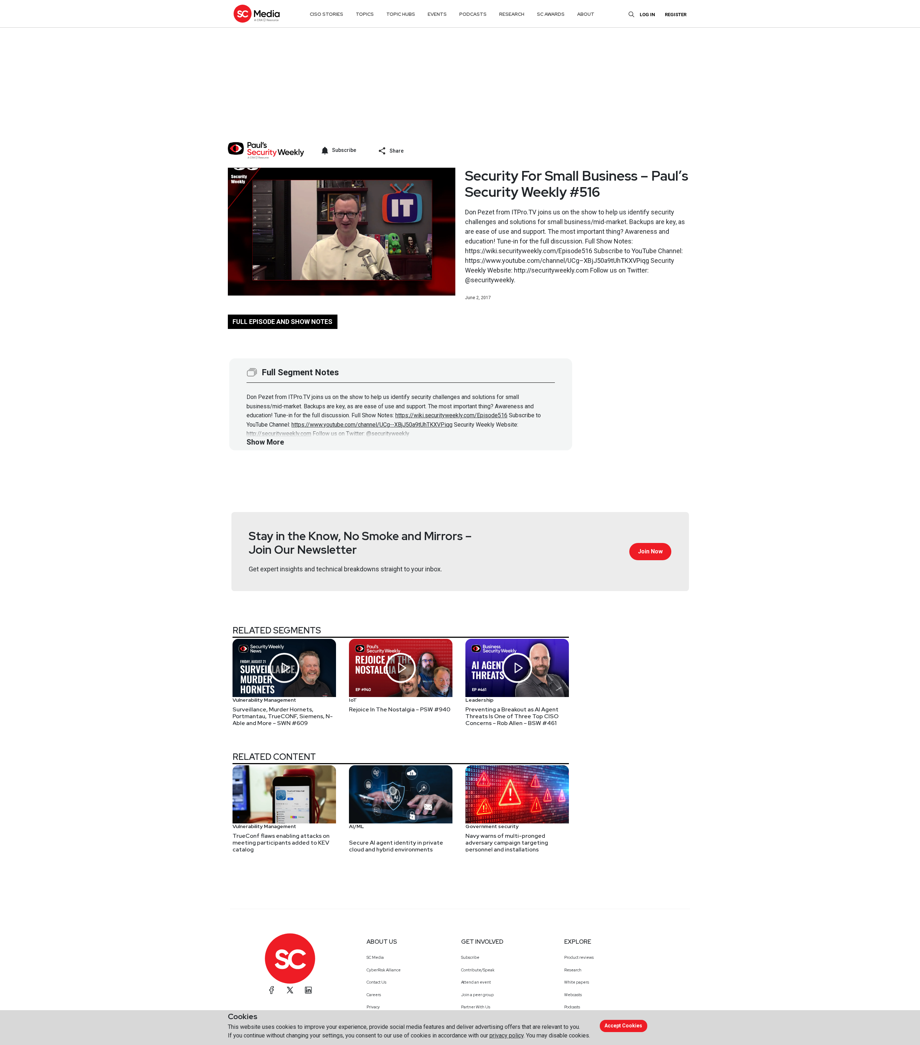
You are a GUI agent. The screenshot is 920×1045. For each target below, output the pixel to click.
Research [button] (511, 14)
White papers (576, 982)
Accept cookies (623, 1025)
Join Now (650, 551)
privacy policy (506, 1035)
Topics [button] (365, 14)
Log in (647, 14)
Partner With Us (475, 1006)
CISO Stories (326, 14)
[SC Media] (257, 13)
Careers (374, 994)
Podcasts (572, 1006)
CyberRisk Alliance (384, 969)
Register (675, 14)
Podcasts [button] (473, 14)
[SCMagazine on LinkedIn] (308, 990)
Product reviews (579, 957)
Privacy (373, 1006)
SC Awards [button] (551, 14)
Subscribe (470, 957)
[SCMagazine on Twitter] (290, 990)
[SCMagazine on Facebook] (271, 990)
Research (572, 969)
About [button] (585, 14)
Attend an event (476, 982)
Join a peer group (477, 994)
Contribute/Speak (477, 969)
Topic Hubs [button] (400, 14)
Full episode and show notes (282, 321)
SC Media (375, 957)
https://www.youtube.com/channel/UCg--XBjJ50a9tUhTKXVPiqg (371, 424)
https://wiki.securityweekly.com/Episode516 (451, 415)
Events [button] (437, 14)
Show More (265, 442)
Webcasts (573, 994)
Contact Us (376, 982)
